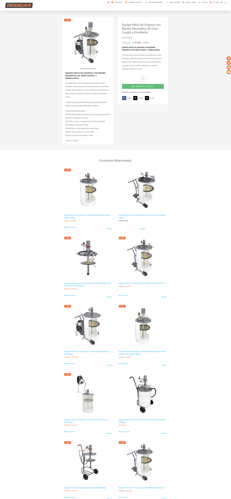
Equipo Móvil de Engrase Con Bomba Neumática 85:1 (142, 487)
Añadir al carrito (144, 86)
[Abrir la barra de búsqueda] (225, 2)
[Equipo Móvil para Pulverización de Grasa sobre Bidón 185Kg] (142, 189)
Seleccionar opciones (70, 227)
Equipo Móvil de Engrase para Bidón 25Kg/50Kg (85, 487)
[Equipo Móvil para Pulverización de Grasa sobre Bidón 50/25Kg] (142, 393)
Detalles (110, 228)
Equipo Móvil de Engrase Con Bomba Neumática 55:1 (141, 283)
